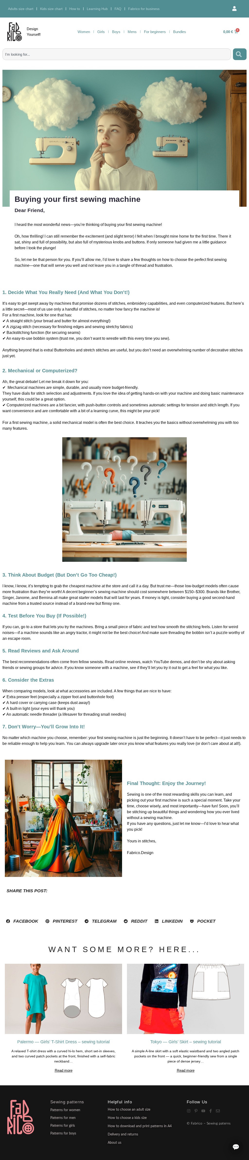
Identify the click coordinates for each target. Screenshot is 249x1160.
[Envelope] (218, 1111)
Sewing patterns (67, 1102)
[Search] (240, 54)
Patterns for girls (62, 1125)
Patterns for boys (63, 1133)
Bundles (179, 32)
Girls (101, 32)
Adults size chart (20, 9)
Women (84, 32)
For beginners (155, 32)
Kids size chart (51, 9)
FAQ (118, 9)
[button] (22, 921)
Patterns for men (63, 1118)
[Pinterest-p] (196, 1111)
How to (74, 9)
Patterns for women (65, 1110)
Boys (116, 32)
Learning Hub (97, 9)
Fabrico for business (144, 9)
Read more (63, 1070)
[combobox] (116, 54)
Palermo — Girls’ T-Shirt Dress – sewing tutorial (63, 1041)
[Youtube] (203, 1111)
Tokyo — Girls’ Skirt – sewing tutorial (185, 1041)
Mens (132, 32)
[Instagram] (189, 1111)
